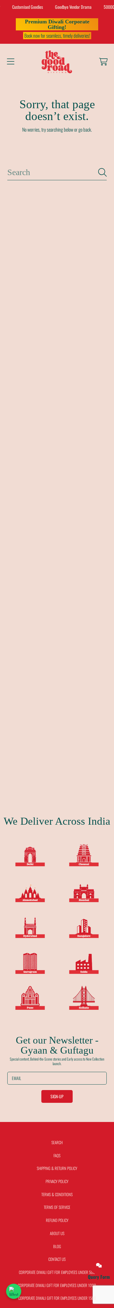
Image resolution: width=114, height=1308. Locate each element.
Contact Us (57, 1259)
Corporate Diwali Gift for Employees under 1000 (57, 1285)
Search (57, 1142)
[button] (10, 61)
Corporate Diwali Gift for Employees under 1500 (57, 1298)
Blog (57, 1246)
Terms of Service (57, 1207)
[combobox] (57, 172)
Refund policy (57, 1220)
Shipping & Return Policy (57, 1168)
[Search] (102, 172)
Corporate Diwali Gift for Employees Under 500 (57, 1272)
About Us (57, 1233)
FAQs (57, 1155)
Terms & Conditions (57, 1194)
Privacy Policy (57, 1181)
